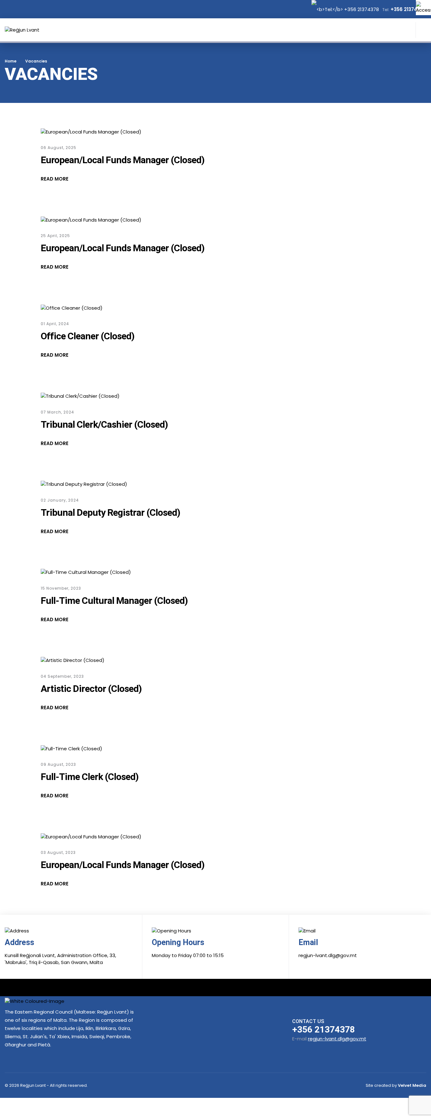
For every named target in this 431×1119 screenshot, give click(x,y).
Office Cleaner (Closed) (87, 336)
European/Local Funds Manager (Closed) (122, 159)
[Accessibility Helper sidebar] (423, 7)
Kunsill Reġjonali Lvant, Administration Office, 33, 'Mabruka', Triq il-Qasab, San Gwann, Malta (60, 959)
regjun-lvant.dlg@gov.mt (337, 1038)
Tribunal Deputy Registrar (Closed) (110, 512)
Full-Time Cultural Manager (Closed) (114, 600)
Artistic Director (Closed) (91, 688)
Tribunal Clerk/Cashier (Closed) (104, 424)
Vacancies (36, 61)
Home (10, 61)
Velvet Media (412, 1085)
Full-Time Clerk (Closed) (90, 776)
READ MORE (54, 179)
